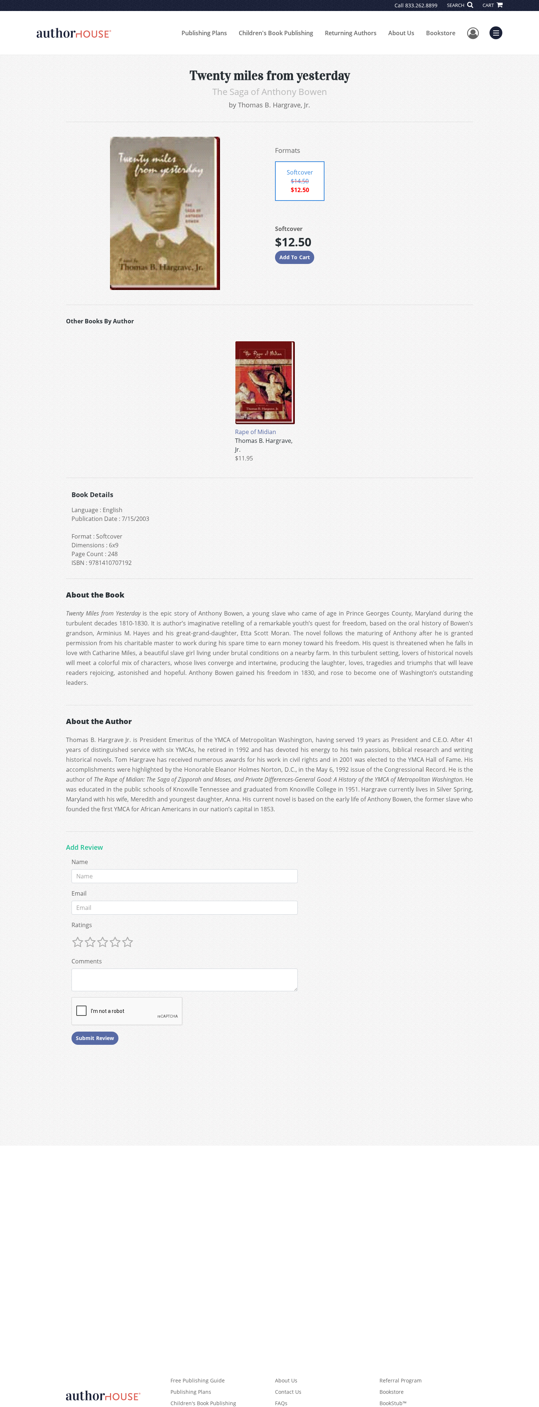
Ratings (82, 925)
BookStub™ (393, 1403)
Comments (87, 961)
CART (489, 5)
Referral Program (401, 1380)
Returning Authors (351, 33)
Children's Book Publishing (276, 33)
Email (79, 893)
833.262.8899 (421, 5)
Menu (498, 32)
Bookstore (440, 33)
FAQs (281, 1403)
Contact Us (288, 1391)
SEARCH (456, 5)
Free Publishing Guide (197, 1380)
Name (80, 862)
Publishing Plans (204, 33)
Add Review (84, 848)
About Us (401, 33)
